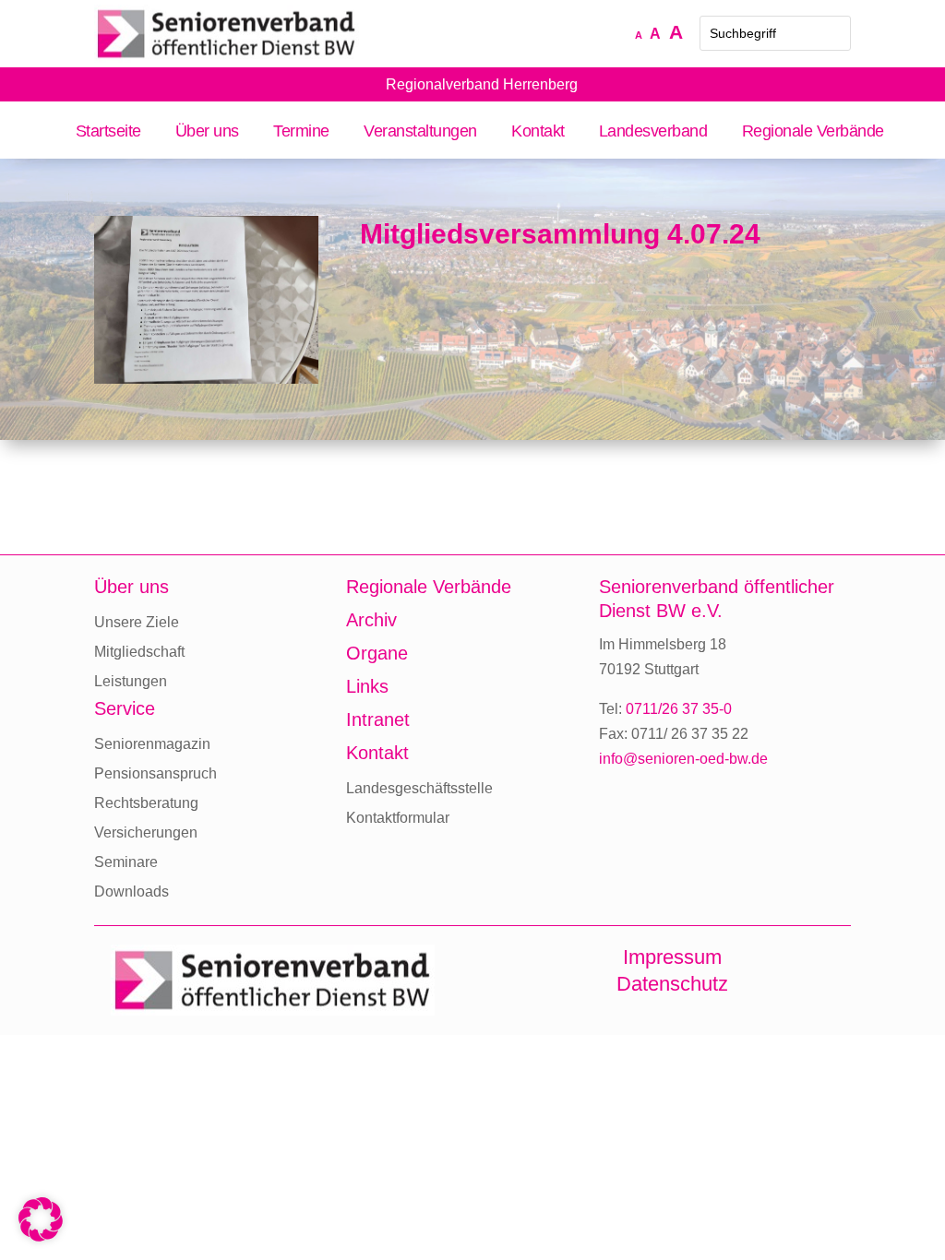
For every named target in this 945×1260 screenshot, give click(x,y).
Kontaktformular (397, 818)
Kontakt (538, 132)
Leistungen (130, 681)
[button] (40, 1219)
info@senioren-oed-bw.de (683, 759)
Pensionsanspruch (155, 773)
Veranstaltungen (420, 132)
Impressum (672, 957)
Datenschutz (672, 983)
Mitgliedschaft (139, 652)
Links (367, 686)
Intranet (378, 719)
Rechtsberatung (146, 803)
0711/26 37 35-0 (679, 709)
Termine (301, 132)
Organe (377, 653)
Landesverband (653, 132)
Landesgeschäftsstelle (419, 788)
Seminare (126, 862)
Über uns (207, 132)
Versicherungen (145, 832)
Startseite (108, 132)
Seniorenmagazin (152, 744)
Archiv (371, 620)
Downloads (131, 891)
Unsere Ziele (136, 622)
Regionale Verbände (812, 132)
